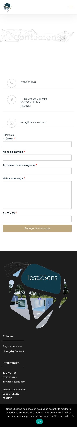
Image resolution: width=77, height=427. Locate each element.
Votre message (14, 178)
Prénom (9, 138)
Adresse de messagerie (20, 165)
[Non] (72, 415)
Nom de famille (14, 151)
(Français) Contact (13, 351)
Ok (39, 421)
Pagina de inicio (12, 346)
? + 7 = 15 (9, 213)
